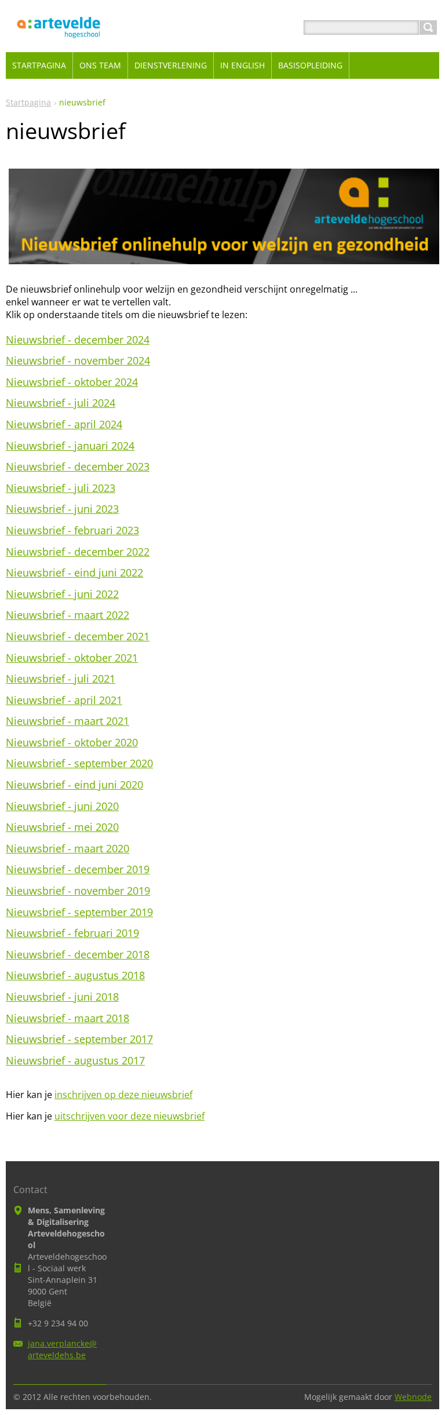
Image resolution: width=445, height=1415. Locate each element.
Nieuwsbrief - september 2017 (79, 1039)
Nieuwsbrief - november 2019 (78, 891)
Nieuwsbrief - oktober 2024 (72, 382)
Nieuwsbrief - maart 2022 (67, 615)
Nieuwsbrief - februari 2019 (72, 933)
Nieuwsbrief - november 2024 (78, 360)
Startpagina (28, 102)
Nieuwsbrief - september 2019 (79, 912)
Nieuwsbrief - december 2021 (77, 636)
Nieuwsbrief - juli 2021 (60, 678)
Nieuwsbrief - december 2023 (77, 466)
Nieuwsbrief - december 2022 (77, 552)
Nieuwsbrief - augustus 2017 (75, 1060)
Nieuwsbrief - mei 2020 (62, 827)
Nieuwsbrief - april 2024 (64, 424)
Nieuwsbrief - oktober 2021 (72, 658)
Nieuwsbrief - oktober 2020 (72, 742)
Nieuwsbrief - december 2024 (77, 340)
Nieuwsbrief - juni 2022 (62, 594)
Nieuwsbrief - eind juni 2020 (74, 785)
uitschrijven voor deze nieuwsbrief (129, 1116)
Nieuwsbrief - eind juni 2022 (74, 572)
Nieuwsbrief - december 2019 (77, 869)
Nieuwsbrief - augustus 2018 (75, 975)
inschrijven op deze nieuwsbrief (123, 1094)
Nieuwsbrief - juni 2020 (62, 806)
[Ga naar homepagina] (58, 41)
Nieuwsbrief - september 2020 (79, 763)
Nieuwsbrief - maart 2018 (67, 1018)
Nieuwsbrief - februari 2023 (72, 530)
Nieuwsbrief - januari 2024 (70, 446)
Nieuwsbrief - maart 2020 (67, 848)
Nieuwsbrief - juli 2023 (60, 488)
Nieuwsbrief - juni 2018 (62, 997)
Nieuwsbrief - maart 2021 (67, 721)
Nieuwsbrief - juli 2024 (60, 403)
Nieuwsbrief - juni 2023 (62, 509)
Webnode (413, 1396)
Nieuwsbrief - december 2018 (77, 954)
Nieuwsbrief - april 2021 (64, 700)
